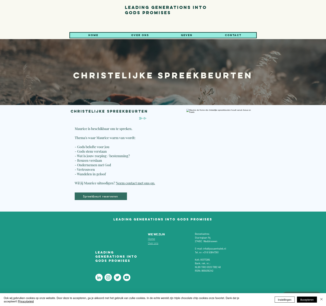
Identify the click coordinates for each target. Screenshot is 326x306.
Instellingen (284, 299)
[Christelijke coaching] (99, 277)
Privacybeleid (26, 301)
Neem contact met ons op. (135, 183)
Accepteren (307, 299)
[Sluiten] (321, 299)
